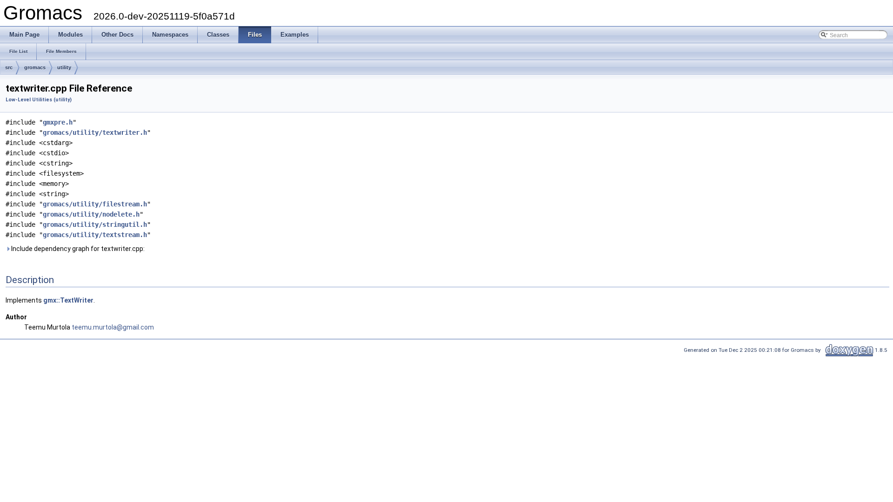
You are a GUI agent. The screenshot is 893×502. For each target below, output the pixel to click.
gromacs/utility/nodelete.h (91, 214)
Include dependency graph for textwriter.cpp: (77, 248)
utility (64, 67)
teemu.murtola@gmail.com (113, 327)
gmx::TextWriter (68, 300)
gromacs (35, 67)
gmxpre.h (58, 122)
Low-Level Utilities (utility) (39, 100)
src (9, 67)
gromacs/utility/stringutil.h (95, 224)
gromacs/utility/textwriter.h (95, 132)
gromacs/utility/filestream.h (95, 204)
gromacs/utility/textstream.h (95, 234)
